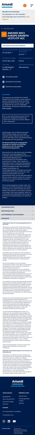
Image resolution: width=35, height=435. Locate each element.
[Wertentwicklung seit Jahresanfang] (25, 54)
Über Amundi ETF (8, 399)
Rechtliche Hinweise (18, 432)
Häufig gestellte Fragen (24, 400)
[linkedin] (9, 421)
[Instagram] (4, 421)
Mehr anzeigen (6, 108)
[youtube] (14, 421)
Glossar (21, 403)
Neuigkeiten (7, 397)
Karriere (5, 404)
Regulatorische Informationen (20, 429)
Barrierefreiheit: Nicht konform (20, 431)
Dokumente (23, 396)
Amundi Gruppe (8, 402)
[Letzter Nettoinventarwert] (12, 52)
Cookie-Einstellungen (18, 433)
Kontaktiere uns (8, 415)
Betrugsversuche (17, 428)
